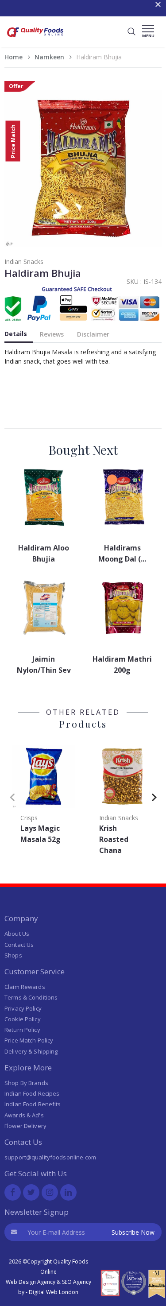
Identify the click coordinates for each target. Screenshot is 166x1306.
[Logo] (35, 38)
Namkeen (49, 57)
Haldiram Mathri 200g (122, 664)
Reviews (52, 334)
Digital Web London (53, 1292)
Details (15, 333)
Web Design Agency (30, 1282)
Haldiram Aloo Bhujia (43, 553)
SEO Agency (76, 1282)
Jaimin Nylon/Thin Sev (44, 664)
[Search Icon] (131, 32)
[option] (43, 795)
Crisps (29, 818)
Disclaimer (93, 334)
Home (13, 57)
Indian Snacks (23, 261)
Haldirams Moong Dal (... (122, 553)
